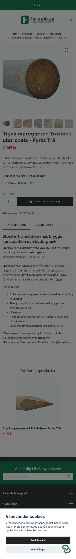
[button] (66, 549)
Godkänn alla (38, 540)
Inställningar (38, 549)
